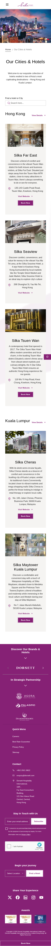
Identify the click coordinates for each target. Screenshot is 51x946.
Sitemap (15, 752)
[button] (43, 668)
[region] (25, 172)
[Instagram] (33, 898)
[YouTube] (41, 898)
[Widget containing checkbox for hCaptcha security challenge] (24, 846)
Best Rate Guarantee (21, 742)
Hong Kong (15, 114)
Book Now (25, 203)
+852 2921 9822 (23, 770)
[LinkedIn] (25, 898)
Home (8, 49)
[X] (9, 898)
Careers (15, 736)
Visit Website (24, 196)
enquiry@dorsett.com (25, 775)
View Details (37, 115)
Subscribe (38, 821)
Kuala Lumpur (17, 421)
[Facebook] (17, 898)
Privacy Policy (18, 747)
